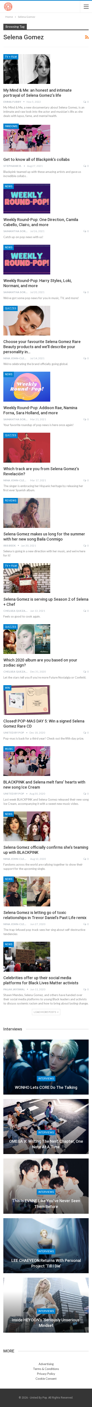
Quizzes (10, 308)
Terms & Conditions (46, 1369)
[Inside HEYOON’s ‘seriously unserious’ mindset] (46, 1305)
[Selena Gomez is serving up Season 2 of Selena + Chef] (26, 578)
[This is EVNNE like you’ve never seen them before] (46, 1186)
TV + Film (11, 56)
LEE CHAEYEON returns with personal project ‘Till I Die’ (46, 1263)
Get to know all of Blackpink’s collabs (36, 159)
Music (9, 748)
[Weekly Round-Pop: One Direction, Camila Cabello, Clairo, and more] (26, 198)
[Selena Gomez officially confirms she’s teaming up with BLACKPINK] (26, 826)
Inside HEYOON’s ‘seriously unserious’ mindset (46, 1323)
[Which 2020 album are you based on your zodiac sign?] (26, 639)
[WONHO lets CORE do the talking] (46, 1067)
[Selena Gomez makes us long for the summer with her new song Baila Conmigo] (26, 513)
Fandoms (11, 126)
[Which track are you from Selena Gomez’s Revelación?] (26, 447)
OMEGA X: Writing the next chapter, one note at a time (46, 1144)
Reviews (10, 500)
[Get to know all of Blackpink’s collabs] (26, 138)
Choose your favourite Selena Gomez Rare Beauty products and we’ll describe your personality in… (42, 346)
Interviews (46, 1078)
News (8, 186)
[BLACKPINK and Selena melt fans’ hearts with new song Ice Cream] (26, 761)
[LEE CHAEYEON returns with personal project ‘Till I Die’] (46, 1245)
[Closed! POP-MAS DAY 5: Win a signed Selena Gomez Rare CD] (26, 700)
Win (7, 687)
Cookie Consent (46, 1378)
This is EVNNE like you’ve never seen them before (46, 1203)
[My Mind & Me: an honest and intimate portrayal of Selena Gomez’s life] (26, 69)
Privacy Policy (46, 1373)
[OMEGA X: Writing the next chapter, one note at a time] (46, 1126)
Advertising (46, 1364)
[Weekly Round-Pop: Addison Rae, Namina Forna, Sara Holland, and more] (26, 386)
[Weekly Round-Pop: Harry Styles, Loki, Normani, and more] (26, 259)
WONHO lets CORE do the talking (46, 1087)
